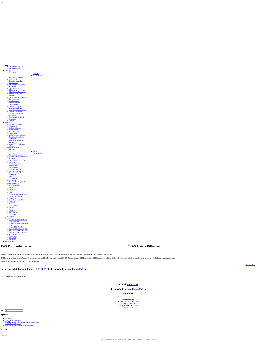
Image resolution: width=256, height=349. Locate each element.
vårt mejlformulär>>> (134, 289)
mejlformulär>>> (77, 269)
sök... (2, 310)
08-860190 (153, 339)
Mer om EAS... (250, 265)
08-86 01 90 (43, 269)
